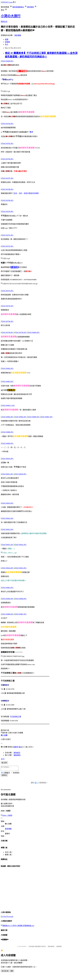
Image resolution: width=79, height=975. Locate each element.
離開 (11, 971)
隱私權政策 (51, 946)
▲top (3, 759)
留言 (20, 747)
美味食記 (17, 753)
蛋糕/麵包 (17, 755)
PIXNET (24, 946)
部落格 (7, 42)
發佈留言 (4, 775)
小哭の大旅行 (11, 16)
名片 (6, 44)
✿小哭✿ (4, 735)
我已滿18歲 (5, 971)
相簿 (6, 39)
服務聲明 (59, 946)
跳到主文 (4, 21)
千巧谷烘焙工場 (15, 716)
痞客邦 (15, 747)
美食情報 (17, 35)
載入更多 (4, 762)
